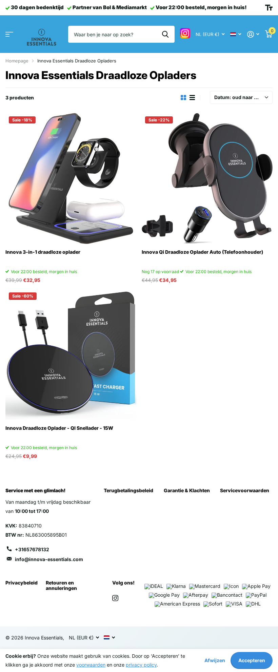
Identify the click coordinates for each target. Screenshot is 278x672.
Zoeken (165, 34)
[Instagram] (115, 598)
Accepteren (251, 660)
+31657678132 (32, 549)
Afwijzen (214, 660)
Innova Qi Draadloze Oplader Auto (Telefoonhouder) (202, 252)
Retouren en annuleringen (61, 585)
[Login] (253, 34)
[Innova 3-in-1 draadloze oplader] (70, 178)
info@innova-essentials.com (49, 559)
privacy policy (141, 665)
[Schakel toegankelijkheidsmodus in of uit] (269, 8)
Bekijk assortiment (9, 34)
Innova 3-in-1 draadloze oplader (42, 252)
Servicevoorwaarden (244, 490)
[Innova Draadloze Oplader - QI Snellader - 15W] (70, 354)
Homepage (16, 60)
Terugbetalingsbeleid (128, 490)
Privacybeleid (21, 582)
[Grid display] (183, 97)
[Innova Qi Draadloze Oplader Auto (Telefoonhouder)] (207, 178)
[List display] (192, 97)
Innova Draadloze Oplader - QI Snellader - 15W (59, 428)
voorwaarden (90, 665)
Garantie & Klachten (187, 490)
